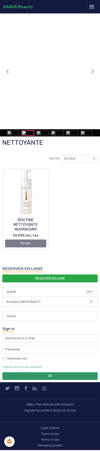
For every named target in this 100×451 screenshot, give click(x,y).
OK (50, 376)
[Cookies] (9, 441)
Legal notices (50, 427)
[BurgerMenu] (92, 6)
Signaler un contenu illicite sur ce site (50, 410)
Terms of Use (50, 433)
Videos (11, 316)
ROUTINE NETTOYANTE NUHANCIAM (25, 224)
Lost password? (33, 367)
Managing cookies (50, 445)
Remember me (17, 358)
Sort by (55, 158)
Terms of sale (50, 439)
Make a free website (40, 404)
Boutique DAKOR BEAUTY (49, 301)
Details (25, 243)
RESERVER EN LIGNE (50, 279)
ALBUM (49, 291)
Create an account (12, 367)
